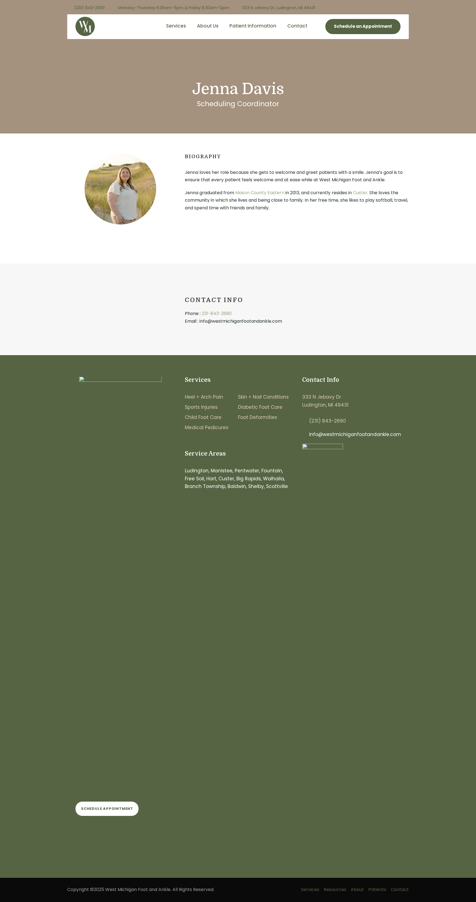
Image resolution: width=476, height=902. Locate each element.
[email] (120, 239)
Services (176, 26)
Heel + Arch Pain (204, 397)
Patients (377, 889)
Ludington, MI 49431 (325, 405)
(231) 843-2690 (327, 421)
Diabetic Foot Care (260, 407)
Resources (335, 889)
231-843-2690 (217, 313)
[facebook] (397, 7)
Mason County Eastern (259, 193)
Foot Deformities (257, 417)
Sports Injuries (201, 407)
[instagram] (407, 7)
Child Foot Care (203, 417)
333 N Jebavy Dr (321, 397)
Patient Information (252, 26)
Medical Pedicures (206, 427)
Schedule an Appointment (363, 26)
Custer (360, 193)
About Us (207, 26)
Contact (297, 26)
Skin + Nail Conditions (263, 397)
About (357, 889)
